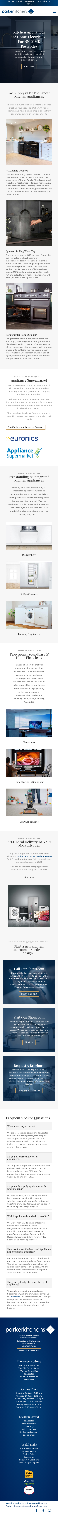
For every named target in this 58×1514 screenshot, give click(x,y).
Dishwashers (29, 554)
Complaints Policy (29, 1448)
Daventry (29, 1426)
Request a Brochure (29, 1090)
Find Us (29, 1042)
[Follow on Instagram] (49, 1510)
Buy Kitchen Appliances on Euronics (25, 427)
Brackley (34, 1432)
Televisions (29, 742)
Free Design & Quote (29, 1462)
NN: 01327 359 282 (29, 1344)
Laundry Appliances (29, 634)
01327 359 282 (29, 994)
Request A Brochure (29, 1460)
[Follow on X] (43, 1510)
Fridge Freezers (29, 594)
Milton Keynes (29, 1429)
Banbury (23, 1432)
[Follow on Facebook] (36, 1510)
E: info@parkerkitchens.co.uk (29, 1341)
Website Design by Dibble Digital (22, 1503)
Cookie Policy (29, 1454)
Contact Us (29, 1457)
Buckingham (29, 1435)
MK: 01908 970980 (29, 1346)
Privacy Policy (29, 1451)
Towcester (15, 1296)
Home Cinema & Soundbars (29, 782)
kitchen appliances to (34, 856)
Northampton (29, 1423)
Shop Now (29, 66)
